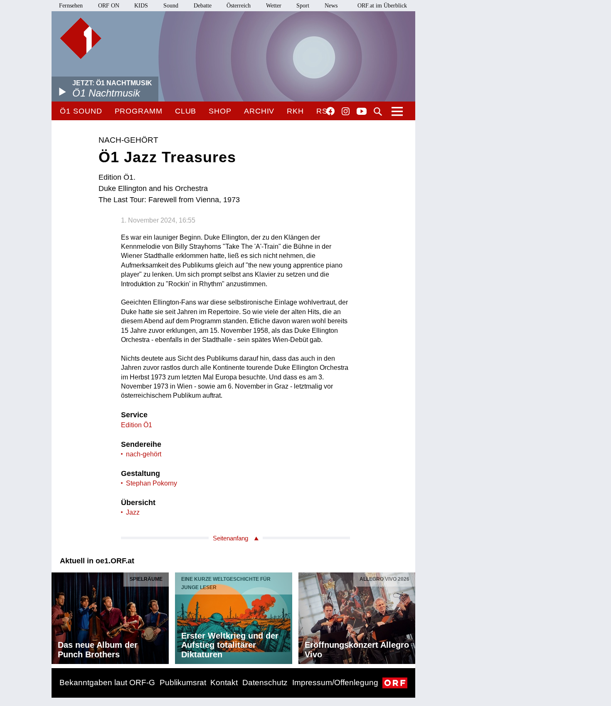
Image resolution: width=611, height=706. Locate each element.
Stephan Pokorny (151, 483)
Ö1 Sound (81, 111)
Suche (378, 111)
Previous (58, 616)
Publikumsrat (183, 682)
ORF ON (108, 5)
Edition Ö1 (136, 425)
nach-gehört (143, 454)
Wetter (273, 5)
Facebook (330, 111)
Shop (220, 111)
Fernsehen (71, 5)
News (331, 5)
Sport (302, 5)
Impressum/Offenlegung (335, 682)
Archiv (259, 111)
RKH (295, 111)
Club (186, 111)
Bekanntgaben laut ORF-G (107, 682)
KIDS (141, 5)
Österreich (239, 5)
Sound (170, 5)
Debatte (203, 5)
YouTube (362, 112)
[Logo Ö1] (80, 38)
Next (408, 616)
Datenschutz (265, 682)
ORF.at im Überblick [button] (382, 5)
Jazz (133, 512)
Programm (139, 111)
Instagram (346, 111)
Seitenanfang (230, 538)
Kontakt (224, 682)
